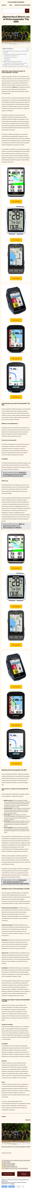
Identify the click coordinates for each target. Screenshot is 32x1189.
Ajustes (18, 1186)
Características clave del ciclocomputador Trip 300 (14, 54)
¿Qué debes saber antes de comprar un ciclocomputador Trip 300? (16, 52)
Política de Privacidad (24, 1174)
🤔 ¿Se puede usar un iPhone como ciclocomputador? (15, 1168)
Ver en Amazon (16, 201)
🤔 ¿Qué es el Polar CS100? (8, 1165)
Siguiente (27, 1120)
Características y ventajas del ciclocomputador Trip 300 (16, 63)
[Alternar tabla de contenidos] (27, 49)
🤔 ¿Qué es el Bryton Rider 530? (9, 1166)
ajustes (13, 1183)
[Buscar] (27, 11)
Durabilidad (7, 58)
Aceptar (4, 1186)
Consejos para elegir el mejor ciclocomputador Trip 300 (15, 66)
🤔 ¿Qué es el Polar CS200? (8, 1163)
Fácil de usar (8, 60)
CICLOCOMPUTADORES (16, 2)
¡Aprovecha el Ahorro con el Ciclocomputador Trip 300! (16, 1146)
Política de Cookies (8, 1174)
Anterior (4, 1116)
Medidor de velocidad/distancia (11, 55)
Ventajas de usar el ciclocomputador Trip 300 (13, 64)
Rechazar (11, 1186)
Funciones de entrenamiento (11, 57)
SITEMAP (4, 1156)
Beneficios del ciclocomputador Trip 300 (12, 61)
